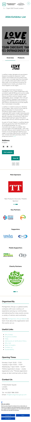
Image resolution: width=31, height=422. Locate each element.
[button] (28, 3)
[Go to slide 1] (14, 291)
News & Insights (10, 345)
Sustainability (9, 349)
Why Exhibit (9, 334)
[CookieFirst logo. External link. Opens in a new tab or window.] (1, 402)
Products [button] (21, 58)
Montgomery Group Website (17, 319)
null (14, 136)
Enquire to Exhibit (11, 337)
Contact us (8, 347)
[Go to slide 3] (16, 204)
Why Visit (8, 343)
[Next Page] (17, 164)
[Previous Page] (13, 164)
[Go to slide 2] (14, 204)
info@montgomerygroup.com (17, 394)
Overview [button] (10, 58)
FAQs (6, 339)
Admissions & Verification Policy (16, 341)
